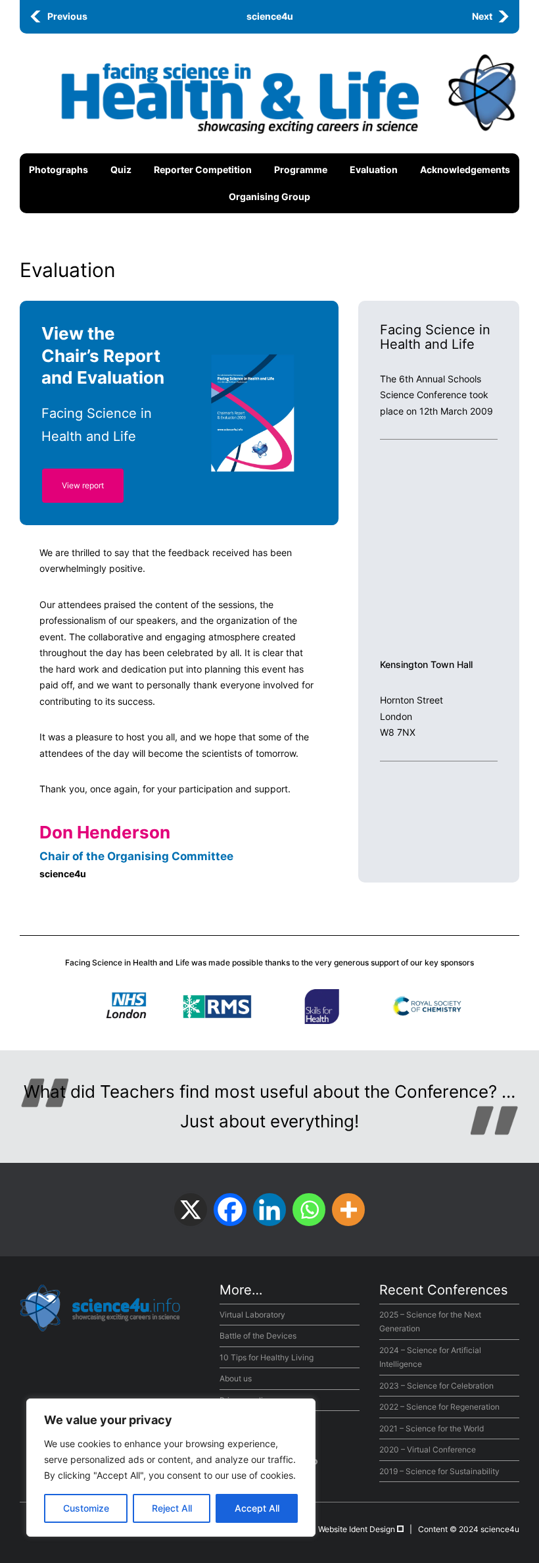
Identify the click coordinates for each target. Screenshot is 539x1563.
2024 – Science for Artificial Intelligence (430, 1357)
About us (236, 1378)
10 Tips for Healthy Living (267, 1357)
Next (482, 16)
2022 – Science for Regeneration (439, 1407)
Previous (67, 16)
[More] (348, 1209)
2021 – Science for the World (431, 1428)
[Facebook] (230, 1209)
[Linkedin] (269, 1209)
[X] (190, 1209)
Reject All (172, 1508)
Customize (86, 1508)
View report (83, 485)
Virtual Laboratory (252, 1315)
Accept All (257, 1508)
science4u (269, 16)
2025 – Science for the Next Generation (430, 1322)
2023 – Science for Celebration (436, 1386)
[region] (171, 1467)
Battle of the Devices (258, 1336)
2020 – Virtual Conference (427, 1449)
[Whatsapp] (309, 1209)
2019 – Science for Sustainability (439, 1471)
